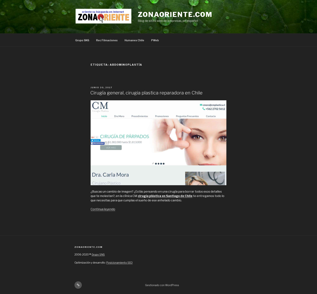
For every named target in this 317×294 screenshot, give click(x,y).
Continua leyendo (103, 209)
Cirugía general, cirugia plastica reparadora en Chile (146, 93)
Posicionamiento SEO (119, 262)
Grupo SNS (82, 40)
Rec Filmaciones (107, 40)
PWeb (155, 40)
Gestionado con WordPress (162, 285)
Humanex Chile (134, 40)
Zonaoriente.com (175, 14)
